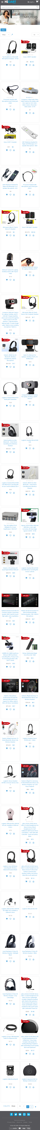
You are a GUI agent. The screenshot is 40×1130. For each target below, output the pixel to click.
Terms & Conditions (19, 1120)
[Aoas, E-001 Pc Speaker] (10, 133)
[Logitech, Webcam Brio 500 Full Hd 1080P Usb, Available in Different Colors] (10, 900)
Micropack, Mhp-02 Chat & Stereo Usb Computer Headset (29, 313)
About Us (19, 1122)
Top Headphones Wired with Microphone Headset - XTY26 (10, 58)
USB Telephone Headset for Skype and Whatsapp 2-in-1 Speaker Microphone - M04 (29, 144)
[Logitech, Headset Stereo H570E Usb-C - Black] (29, 730)
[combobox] (20, 7)
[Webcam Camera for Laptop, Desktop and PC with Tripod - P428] (10, 261)
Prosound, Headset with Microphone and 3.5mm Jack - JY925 (10, 101)
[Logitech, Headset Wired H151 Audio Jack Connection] (10, 389)
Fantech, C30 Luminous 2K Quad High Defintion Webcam (10, 569)
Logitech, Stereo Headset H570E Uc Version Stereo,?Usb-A (10, 782)
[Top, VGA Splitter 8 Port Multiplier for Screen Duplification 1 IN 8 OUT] (10, 517)
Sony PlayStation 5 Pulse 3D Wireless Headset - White (29, 952)
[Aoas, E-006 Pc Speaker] (29, 48)
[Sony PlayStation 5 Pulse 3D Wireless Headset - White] (29, 943)
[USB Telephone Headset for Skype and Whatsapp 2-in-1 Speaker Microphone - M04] (29, 133)
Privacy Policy (11, 1122)
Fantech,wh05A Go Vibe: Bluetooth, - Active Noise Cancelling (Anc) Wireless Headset (10, 442)
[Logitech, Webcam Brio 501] (29, 900)
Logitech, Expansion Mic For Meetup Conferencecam (29, 1080)
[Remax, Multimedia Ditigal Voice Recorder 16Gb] (29, 645)
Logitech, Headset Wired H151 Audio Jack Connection (10, 398)
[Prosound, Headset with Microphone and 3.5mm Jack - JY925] (10, 91)
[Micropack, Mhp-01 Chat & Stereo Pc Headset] (10, 219)
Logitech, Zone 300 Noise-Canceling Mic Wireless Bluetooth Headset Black (10, 868)
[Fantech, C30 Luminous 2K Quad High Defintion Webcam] (10, 559)
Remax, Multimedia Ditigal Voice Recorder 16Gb (30, 654)
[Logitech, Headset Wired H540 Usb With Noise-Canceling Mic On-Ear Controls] (29, 559)
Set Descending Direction (12, 35)
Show (13, 1106)
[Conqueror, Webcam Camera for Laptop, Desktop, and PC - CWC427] (29, 389)
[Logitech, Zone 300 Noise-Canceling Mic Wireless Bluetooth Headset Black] (10, 858)
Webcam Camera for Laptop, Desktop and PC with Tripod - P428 (10, 271)
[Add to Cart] (6, 64)
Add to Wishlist (10, 65)
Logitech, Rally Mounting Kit (10, 1079)
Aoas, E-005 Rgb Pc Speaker (29, 227)
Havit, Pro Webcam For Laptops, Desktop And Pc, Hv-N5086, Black (30, 356)
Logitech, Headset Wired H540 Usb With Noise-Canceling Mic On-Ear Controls (29, 569)
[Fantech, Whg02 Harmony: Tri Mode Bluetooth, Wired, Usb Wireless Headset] (29, 687)
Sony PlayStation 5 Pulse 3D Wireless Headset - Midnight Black (10, 953)
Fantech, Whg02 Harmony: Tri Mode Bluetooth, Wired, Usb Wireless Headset (30, 697)
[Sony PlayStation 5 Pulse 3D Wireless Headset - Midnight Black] (10, 943)
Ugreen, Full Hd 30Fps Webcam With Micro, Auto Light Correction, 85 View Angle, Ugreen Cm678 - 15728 (29, 528)
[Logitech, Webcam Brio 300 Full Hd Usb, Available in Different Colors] (10, 815)
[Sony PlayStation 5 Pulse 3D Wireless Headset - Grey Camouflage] (10, 985)
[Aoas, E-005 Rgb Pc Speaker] (29, 219)
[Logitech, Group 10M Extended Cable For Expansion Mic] (10, 1028)
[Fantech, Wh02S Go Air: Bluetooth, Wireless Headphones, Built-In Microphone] (10, 346)
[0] (37, 2)
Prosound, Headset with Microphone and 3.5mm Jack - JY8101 (30, 186)
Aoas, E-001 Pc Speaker (10, 142)
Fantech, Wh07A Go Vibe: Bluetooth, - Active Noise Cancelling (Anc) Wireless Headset (30, 485)
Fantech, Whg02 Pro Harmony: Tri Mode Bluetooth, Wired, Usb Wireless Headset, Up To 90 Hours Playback (30, 783)
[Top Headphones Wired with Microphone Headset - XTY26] (10, 48)
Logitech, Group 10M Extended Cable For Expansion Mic (10, 1037)
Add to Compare (14, 65)
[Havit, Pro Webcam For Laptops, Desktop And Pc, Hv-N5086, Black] (29, 346)
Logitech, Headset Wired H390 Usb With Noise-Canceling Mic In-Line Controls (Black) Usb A (10, 484)
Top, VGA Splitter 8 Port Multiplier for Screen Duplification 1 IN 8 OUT (10, 527)
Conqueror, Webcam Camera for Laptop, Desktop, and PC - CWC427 (30, 396)
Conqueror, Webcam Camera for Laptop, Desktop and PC (30, 268)
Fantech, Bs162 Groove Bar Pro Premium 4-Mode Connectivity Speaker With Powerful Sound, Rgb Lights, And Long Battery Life (10, 614)
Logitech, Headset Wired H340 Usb (29, 441)
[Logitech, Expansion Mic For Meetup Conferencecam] (29, 1071)
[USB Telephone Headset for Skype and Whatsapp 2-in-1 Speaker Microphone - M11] (10, 176)
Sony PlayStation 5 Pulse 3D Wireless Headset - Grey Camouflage (10, 995)
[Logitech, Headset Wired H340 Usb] (29, 432)
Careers (25, 1122)
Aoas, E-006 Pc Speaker (29, 57)
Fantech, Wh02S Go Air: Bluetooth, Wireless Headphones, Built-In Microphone (10, 357)
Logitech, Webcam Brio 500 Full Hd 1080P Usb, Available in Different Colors (10, 910)
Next (35, 1106)
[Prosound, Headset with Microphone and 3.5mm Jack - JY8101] (29, 176)
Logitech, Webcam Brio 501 (29, 909)
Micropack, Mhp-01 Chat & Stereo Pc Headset (10, 228)
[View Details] (6, 833)
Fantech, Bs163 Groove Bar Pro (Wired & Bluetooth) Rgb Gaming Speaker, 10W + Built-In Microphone (29, 613)
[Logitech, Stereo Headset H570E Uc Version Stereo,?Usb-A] (10, 772)
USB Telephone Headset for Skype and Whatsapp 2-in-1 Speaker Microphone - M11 (10, 186)
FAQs (30, 1122)
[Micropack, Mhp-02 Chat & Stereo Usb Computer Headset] (29, 304)
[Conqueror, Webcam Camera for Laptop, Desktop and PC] (29, 261)
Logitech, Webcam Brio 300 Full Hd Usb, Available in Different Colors (10, 825)
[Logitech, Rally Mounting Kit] (10, 1071)
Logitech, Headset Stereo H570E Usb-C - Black (30, 739)
